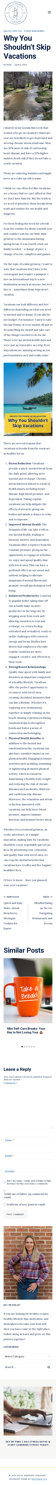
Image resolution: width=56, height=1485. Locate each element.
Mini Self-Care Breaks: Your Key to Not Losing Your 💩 (26, 1030)
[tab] (22, 1046)
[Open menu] (49, 12)
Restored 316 (39, 1479)
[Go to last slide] (8, 1001)
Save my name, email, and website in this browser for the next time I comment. (29, 1182)
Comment (10, 1083)
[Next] (47, 1001)
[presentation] (28, 990)
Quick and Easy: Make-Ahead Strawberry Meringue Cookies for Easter (13, 913)
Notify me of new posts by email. (26, 1204)
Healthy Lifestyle (13, 31)
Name (9, 1140)
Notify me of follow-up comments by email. (26, 1195)
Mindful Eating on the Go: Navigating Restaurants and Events (42, 910)
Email (9, 1155)
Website (10, 1171)
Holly (8, 64)
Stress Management (34, 31)
